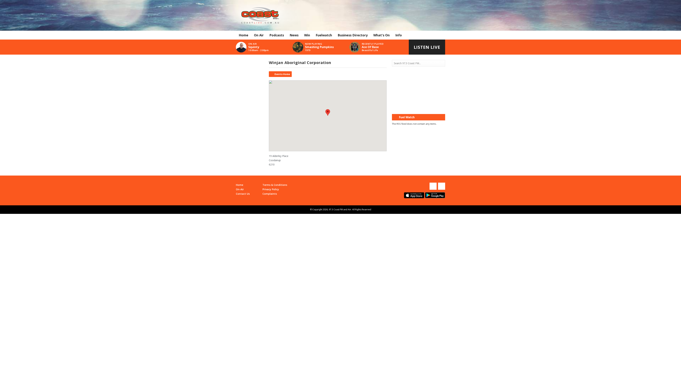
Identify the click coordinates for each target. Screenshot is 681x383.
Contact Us (243, 193)
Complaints (269, 193)
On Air (259, 35)
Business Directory (353, 35)
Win (307, 35)
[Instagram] (441, 186)
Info (398, 35)
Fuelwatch (324, 35)
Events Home (282, 74)
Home (243, 35)
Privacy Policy (270, 189)
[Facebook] (433, 186)
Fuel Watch (407, 117)
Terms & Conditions (274, 185)
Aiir (349, 209)
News (294, 35)
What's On (381, 35)
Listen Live (427, 47)
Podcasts (276, 35)
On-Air (240, 189)
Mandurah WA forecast (418, 107)
